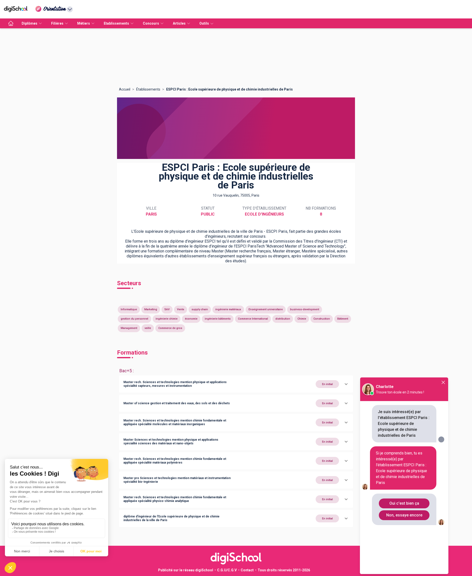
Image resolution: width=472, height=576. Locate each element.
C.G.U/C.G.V (227, 570)
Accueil (124, 89)
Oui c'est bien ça (404, 503)
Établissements (148, 89)
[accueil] (11, 23)
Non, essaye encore (404, 515)
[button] (236, 384)
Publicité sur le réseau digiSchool (185, 570)
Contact (247, 570)
